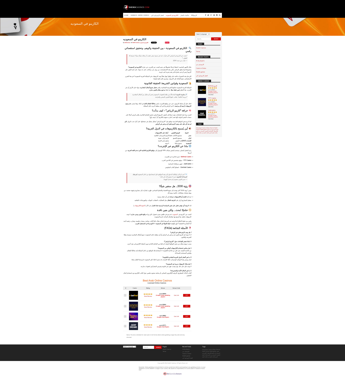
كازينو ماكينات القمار (206, 355)
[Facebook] (205, 15)
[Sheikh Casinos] (136, 9)
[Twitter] (208, 15)
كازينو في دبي (200, 64)
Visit (186, 295)
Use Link (176, 295)
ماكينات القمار (199, 132)
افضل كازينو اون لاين (202, 76)
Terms (198, 51)
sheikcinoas (127, 42)
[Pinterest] (214, 15)
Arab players (200, 61)
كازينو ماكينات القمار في (207, 132)
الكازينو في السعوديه (144, 42)
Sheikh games (200, 72)
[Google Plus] (211, 15)
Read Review (148, 296)
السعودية (175, 214)
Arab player (199, 128)
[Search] (219, 15)
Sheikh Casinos (135, 42)
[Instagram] (217, 15)
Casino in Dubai (201, 68)
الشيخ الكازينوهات (139, 205)
